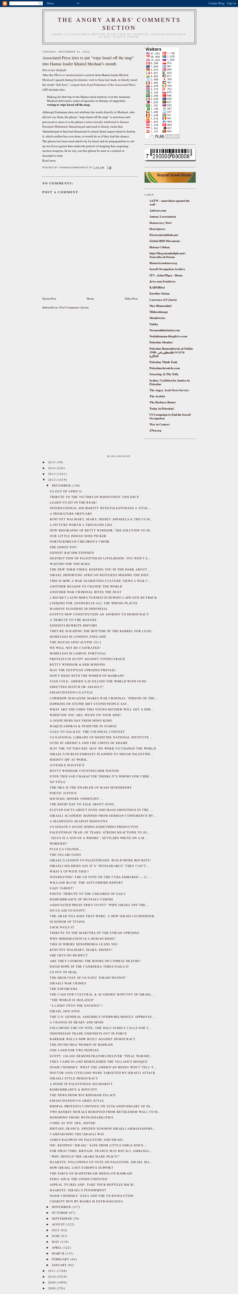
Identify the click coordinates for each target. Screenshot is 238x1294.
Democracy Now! (160, 222)
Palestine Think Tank (163, 362)
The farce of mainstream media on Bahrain (91, 1173)
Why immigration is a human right (82, 938)
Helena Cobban (159, 247)
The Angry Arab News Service (169, 390)
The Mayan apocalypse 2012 (75, 642)
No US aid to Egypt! (68, 910)
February (61, 1259)
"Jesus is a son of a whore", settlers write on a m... (98, 838)
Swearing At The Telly (164, 374)
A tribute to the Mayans (73, 620)
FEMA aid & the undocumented (78, 1179)
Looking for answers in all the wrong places (93, 603)
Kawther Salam (159, 293)
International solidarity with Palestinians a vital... (100, 508)
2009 (52, 1282)
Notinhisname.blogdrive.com (168, 336)
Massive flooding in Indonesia (78, 609)
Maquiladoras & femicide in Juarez (83, 726)
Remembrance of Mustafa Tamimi (81, 899)
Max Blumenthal (160, 305)
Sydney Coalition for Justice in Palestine (169, 382)
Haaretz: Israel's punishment (78, 1190)
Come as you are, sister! (73, 1123)
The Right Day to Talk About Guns (82, 804)
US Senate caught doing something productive (94, 827)
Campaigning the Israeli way (77, 1134)
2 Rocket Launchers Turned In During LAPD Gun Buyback (103, 597)
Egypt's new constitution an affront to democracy (99, 614)
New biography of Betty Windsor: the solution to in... (101, 530)
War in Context (159, 424)
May (56, 1242)
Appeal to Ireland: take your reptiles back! (92, 1184)
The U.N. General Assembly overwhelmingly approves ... (103, 1017)
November (62, 1207)
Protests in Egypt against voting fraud (87, 659)
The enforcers (63, 989)
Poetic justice (63, 793)
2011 (52, 1271)
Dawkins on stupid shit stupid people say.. (89, 704)
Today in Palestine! (161, 408)
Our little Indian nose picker (78, 536)
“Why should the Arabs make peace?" (85, 1156)
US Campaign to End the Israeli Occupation (170, 416)
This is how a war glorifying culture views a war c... (100, 581)
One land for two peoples (74, 1050)
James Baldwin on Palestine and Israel (87, 1140)
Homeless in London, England (78, 636)
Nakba (153, 324)
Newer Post (49, 298)
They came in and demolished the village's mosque (98, 1061)
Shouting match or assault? (77, 687)
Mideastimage (158, 311)
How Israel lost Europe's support (81, 1167)
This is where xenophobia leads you (84, 944)
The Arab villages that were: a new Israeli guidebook (102, 916)
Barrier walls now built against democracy (93, 1039)
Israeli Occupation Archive (167, 269)
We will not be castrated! (75, 648)
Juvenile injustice (67, 765)
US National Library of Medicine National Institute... (101, 737)
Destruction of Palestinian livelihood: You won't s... (100, 558)
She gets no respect (69, 955)
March (58, 1253)
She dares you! (63, 547)
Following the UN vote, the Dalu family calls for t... (100, 1028)
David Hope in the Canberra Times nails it (89, 966)
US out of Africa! (66, 491)
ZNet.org (155, 430)
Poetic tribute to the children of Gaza (87, 894)
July (56, 1230)
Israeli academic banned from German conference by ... (103, 815)
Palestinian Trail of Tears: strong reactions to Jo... (100, 832)
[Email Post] (108, 167)
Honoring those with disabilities (81, 1117)
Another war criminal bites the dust (86, 592)
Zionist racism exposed (72, 553)
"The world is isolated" (72, 1000)
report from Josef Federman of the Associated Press (104, 85)
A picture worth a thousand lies (81, 525)
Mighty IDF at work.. (69, 759)
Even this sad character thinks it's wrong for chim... (101, 776)
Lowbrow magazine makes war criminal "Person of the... (104, 698)
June (56, 1236)
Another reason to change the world (86, 586)
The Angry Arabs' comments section (119, 23)
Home (90, 298)
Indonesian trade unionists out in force (88, 1033)
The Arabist (157, 396)
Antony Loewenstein (162, 216)
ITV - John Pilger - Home (166, 275)
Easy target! (62, 888)
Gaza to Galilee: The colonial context (87, 732)
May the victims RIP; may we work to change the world (103, 748)
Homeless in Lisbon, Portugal (78, 653)
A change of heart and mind (76, 1022)
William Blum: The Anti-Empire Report (86, 882)
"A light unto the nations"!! (76, 1005)
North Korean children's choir (79, 541)
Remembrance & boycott (73, 1089)
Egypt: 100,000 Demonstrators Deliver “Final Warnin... (101, 1056)
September (62, 1218)
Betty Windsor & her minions (77, 664)
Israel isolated (65, 1011)
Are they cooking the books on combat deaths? (95, 961)
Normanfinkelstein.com (164, 330)
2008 (52, 1288)
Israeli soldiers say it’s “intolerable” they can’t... (99, 866)
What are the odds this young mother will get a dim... (102, 709)
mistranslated (74, 75)
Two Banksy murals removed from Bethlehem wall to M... (105, 1112)
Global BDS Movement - (165, 241)
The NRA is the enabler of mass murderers (91, 787)
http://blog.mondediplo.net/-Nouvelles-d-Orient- (167, 255)
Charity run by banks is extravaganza (86, 1201)
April (57, 1247)
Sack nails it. (62, 927)
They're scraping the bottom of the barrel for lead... (102, 631)
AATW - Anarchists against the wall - (169, 202)
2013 (52, 474)
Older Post (131, 298)
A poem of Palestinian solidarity (81, 1084)
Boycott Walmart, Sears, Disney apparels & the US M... (101, 519)
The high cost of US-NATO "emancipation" (88, 977)
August (59, 1224)
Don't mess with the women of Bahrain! (87, 676)
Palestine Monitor (161, 342)
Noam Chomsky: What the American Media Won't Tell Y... (103, 1067)
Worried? (58, 843)
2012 (52, 480)
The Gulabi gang (65, 855)
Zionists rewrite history (73, 625)
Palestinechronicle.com (164, 368)
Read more (49, 160)
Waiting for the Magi (70, 564)
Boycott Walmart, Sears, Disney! (81, 950)
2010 (52, 1276)
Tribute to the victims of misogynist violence (94, 497)
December (62, 485)
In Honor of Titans (67, 921)
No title (57, 782)
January (60, 1265)
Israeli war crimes (68, 983)
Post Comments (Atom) (74, 307)
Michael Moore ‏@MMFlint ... (76, 798)
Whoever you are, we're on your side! (85, 715)
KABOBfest (157, 287)
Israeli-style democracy (74, 1078)
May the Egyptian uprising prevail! (83, 670)
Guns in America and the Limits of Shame (89, 743)
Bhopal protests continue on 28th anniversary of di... (101, 1106)
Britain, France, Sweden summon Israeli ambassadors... (103, 1128)
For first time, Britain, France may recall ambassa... (101, 1151)
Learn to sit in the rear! (73, 502)
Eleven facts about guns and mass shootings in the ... (101, 810)
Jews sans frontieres (162, 281)
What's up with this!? (69, 871)
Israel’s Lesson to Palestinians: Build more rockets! (100, 860)
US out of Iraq (63, 972)
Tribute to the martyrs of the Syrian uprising (94, 933)
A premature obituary (71, 513)
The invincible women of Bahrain (81, 1044)
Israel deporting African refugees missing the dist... (101, 575)
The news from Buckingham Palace (83, 1095)
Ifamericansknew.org (163, 263)
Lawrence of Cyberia (163, 299)
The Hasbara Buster (162, 402)
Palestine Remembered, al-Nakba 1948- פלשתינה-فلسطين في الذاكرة (171, 352)
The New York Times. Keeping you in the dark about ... (100, 569)
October (60, 1213)
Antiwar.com (157, 210)
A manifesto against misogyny (79, 821)
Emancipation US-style (71, 692)
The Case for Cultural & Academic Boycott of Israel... (102, 994)
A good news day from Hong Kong (81, 720)
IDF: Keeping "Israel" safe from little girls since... (98, 1145)
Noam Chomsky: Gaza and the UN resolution (91, 1196)
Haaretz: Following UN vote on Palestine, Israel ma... (101, 1162)
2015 (52, 462)
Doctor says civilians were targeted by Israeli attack (102, 1073)
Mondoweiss (157, 317)
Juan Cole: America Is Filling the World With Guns (98, 681)
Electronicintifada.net (163, 234)
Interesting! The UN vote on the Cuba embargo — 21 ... (101, 877)
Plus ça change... (66, 849)
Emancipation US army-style (77, 1100)
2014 (52, 468)
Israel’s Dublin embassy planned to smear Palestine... (101, 754)
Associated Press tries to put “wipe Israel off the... (99, 905)
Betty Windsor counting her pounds (84, 771)
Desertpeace (157, 228)
